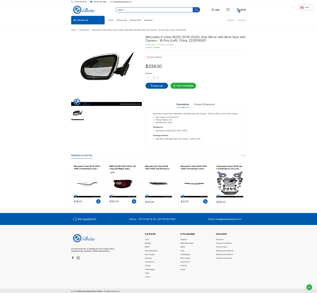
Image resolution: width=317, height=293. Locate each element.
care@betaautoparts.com (228, 219)
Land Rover (149, 262)
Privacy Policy (221, 247)
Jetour (147, 277)
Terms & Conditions (224, 243)
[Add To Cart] (98, 201)
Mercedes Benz (151, 251)
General (183, 239)
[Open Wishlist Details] (228, 9)
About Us (220, 239)
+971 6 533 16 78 (147, 219)
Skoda (147, 265)
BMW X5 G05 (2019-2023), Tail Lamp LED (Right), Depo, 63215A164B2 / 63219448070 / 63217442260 (87, 167)
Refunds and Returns (224, 254)
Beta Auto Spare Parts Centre (90, 291)
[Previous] (244, 155)
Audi (147, 239)
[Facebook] (72, 258)
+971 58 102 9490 (166, 219)
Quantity (148, 73)
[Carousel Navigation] (243, 155)
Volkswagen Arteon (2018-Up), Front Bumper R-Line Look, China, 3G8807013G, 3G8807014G (194, 167)
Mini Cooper (150, 254)
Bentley (148, 243)
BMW (147, 247)
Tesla (147, 273)
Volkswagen (150, 269)
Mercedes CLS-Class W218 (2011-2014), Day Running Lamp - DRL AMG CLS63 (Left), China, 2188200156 (122, 167)
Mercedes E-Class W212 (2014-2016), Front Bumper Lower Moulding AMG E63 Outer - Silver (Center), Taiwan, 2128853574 (158, 167)
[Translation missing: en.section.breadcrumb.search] (196, 9)
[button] (309, 287)
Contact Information (224, 258)
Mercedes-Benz (186, 243)
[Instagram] (78, 258)
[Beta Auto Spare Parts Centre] (83, 9)
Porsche (148, 258)
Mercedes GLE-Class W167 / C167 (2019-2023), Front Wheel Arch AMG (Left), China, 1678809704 (229, 167)
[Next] (242, 155)
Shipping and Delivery (225, 251)
